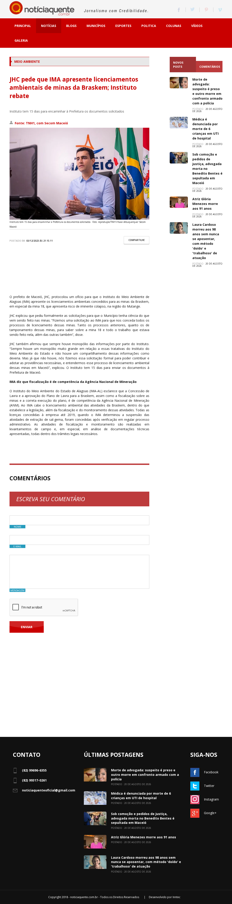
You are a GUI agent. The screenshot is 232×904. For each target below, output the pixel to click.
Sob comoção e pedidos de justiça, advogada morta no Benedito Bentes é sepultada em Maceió (207, 168)
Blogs (71, 26)
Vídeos (197, 26)
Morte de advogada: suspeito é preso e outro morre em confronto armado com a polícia (145, 774)
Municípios (96, 26)
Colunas (173, 26)
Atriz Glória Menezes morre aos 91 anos (205, 204)
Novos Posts (178, 65)
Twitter (209, 786)
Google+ (210, 813)
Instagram (211, 799)
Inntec (176, 897)
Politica (148, 26)
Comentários (209, 67)
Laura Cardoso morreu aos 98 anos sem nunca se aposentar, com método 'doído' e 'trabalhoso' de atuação (146, 861)
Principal (22, 26)
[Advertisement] (79, 273)
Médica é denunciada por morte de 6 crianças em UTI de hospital (205, 128)
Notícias (48, 26)
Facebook (211, 772)
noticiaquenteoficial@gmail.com (48, 790)
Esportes (123, 26)
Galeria (21, 40)
